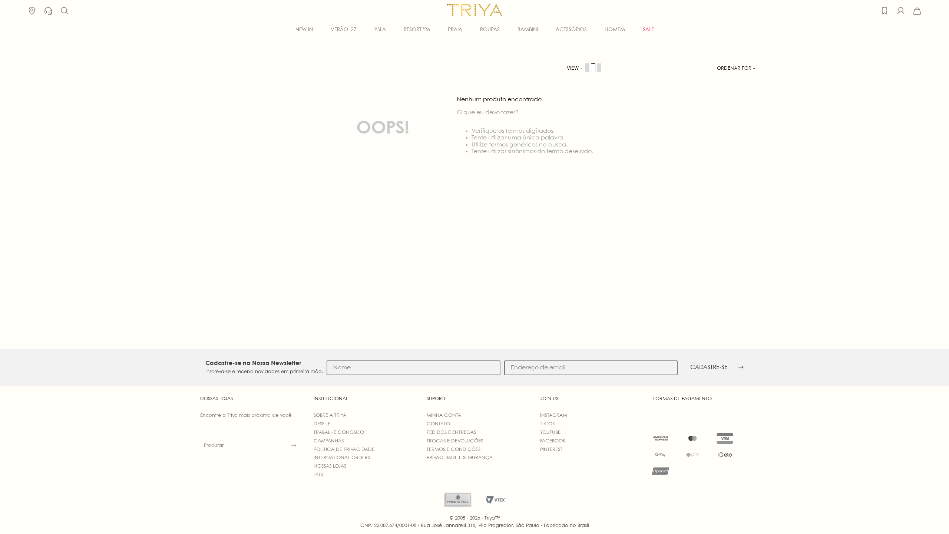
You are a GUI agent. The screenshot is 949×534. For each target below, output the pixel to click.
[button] (64, 11)
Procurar (214, 445)
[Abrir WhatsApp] (930, 515)
